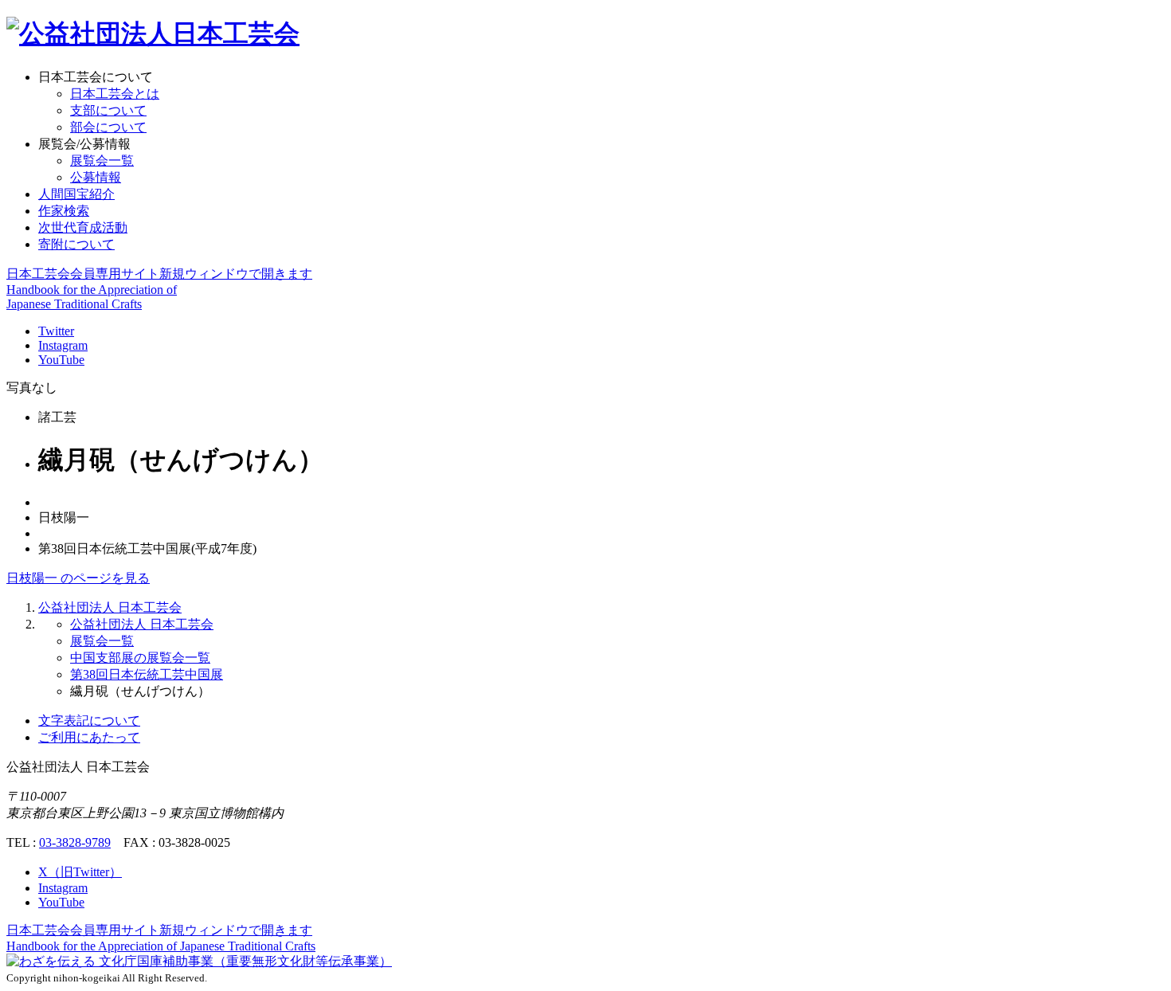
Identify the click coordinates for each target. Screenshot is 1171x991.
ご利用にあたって (89, 737)
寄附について (76, 244)
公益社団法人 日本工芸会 (110, 607)
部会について (108, 127)
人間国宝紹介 (76, 194)
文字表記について (89, 720)
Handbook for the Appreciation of (160, 946)
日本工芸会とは (114, 93)
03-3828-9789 (75, 842)
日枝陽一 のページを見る (78, 578)
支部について (108, 110)
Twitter (56, 331)
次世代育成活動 (82, 227)
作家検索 (63, 210)
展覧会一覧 (102, 160)
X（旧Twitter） (80, 872)
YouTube (61, 359)
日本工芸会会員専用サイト (159, 273)
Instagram (63, 345)
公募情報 (95, 177)
